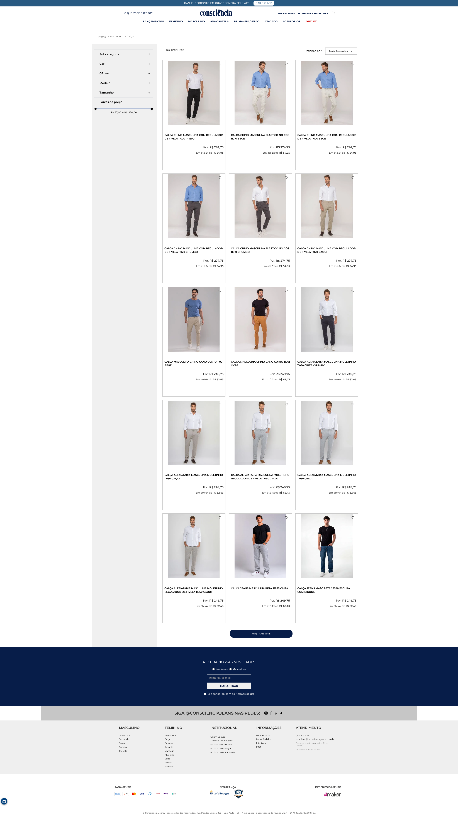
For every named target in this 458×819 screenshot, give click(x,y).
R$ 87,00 (116, 112)
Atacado (271, 21)
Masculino (116, 36)
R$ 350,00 (129, 112)
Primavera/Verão (246, 21)
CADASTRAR (229, 686)
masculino (196, 21)
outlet (311, 21)
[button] (135, 13)
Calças (131, 36)
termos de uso (246, 693)
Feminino (176, 21)
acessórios (291, 21)
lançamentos (153, 21)
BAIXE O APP (264, 3)
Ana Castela (219, 21)
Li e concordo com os (231, 693)
